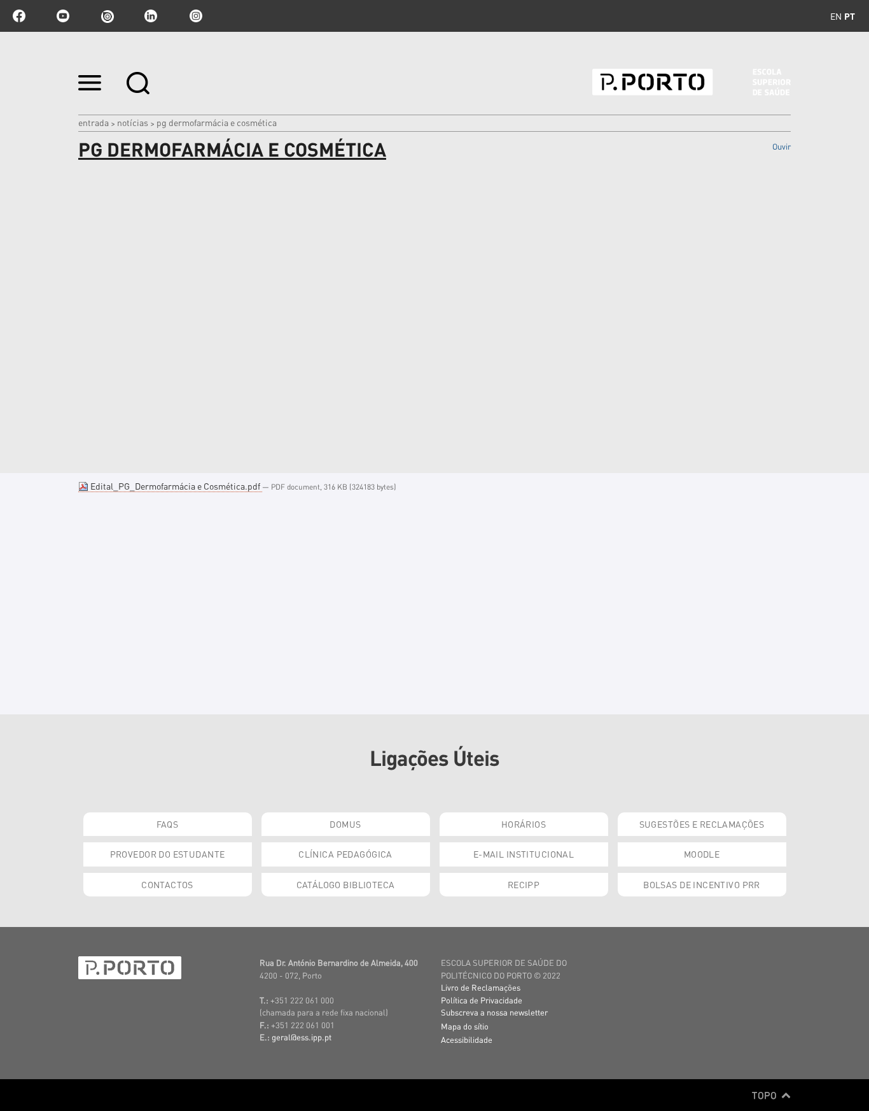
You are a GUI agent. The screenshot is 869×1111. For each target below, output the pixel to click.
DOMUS (345, 824)
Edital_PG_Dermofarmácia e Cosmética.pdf (175, 486)
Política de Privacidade (481, 999)
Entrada (93, 122)
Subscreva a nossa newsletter (494, 1012)
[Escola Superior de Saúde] (691, 82)
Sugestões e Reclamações (702, 824)
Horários (523, 824)
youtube (63, 16)
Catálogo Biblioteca (345, 884)
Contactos (167, 884)
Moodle (702, 854)
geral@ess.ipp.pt (301, 1036)
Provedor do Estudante (167, 854)
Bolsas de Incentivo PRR (701, 884)
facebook (19, 16)
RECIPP (524, 884)
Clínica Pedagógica (345, 854)
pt (849, 16)
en (836, 16)
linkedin (150, 16)
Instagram (194, 16)
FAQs (167, 824)
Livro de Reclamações (480, 987)
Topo (765, 1095)
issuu (107, 16)
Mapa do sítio (465, 1026)
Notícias (132, 122)
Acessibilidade (466, 1039)
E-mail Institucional (523, 854)
